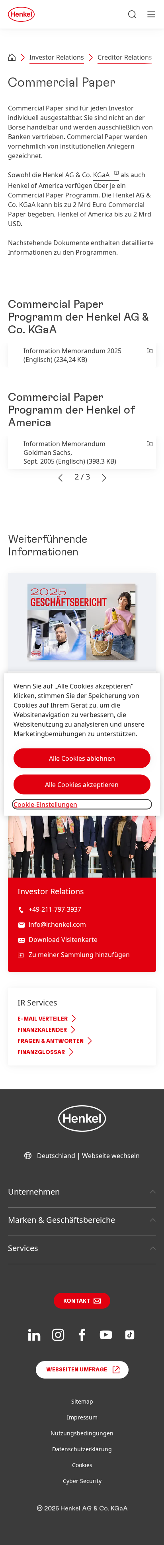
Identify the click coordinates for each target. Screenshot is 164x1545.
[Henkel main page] (21, 14)
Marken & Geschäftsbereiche (61, 1219)
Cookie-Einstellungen (45, 804)
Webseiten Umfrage (76, 1370)
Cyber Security (82, 1481)
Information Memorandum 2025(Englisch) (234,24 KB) (72, 355)
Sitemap (82, 1401)
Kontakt (76, 1301)
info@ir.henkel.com (57, 924)
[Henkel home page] (12, 58)
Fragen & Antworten (51, 1041)
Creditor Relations (125, 57)
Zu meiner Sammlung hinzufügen (79, 954)
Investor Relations (56, 57)
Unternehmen (34, 1191)
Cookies (82, 1465)
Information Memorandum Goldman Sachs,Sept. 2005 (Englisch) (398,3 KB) (69, 452)
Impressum (82, 1417)
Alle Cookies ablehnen (82, 758)
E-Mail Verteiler (43, 1019)
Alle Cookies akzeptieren (82, 784)
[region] (82, 744)
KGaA (101, 174)
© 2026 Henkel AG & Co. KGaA (82, 1508)
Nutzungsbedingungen (82, 1433)
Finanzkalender (42, 1030)
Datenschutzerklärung (82, 1449)
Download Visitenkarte (63, 939)
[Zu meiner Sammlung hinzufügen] (149, 355)
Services (23, 1248)
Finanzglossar (41, 1052)
